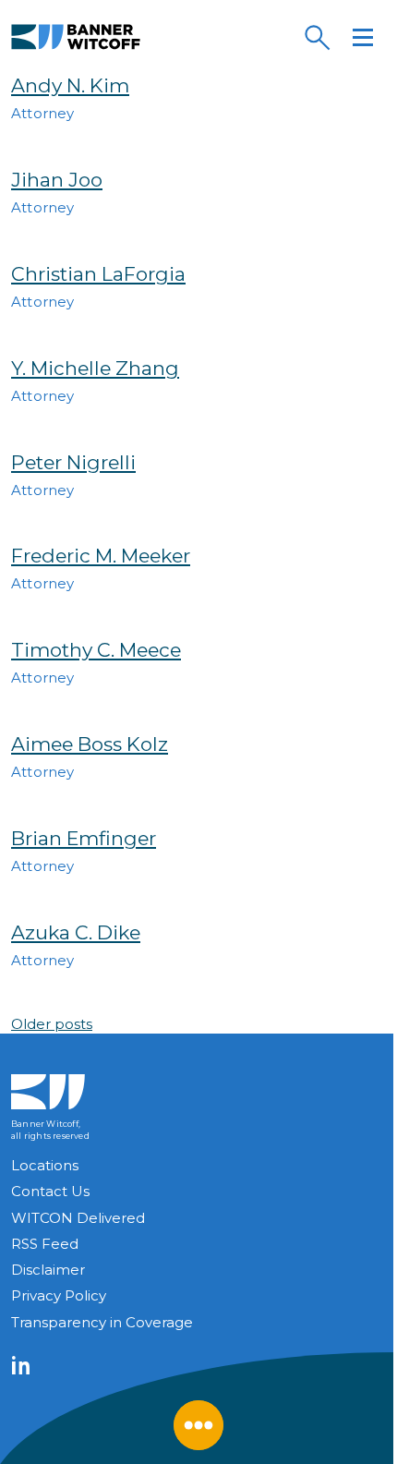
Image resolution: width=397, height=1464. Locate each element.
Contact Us (50, 1191)
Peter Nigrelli (73, 462)
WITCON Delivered (78, 1218)
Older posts (51, 1024)
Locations (44, 1165)
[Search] (317, 37)
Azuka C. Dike (75, 932)
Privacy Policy (58, 1295)
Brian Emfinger (83, 838)
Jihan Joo (56, 179)
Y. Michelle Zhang (95, 368)
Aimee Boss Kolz (89, 744)
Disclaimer (48, 1269)
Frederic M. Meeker (100, 555)
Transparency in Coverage (102, 1322)
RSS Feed (44, 1243)
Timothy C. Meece (96, 649)
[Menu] (363, 37)
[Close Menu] (198, 1425)
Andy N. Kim (70, 85)
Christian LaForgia (98, 273)
